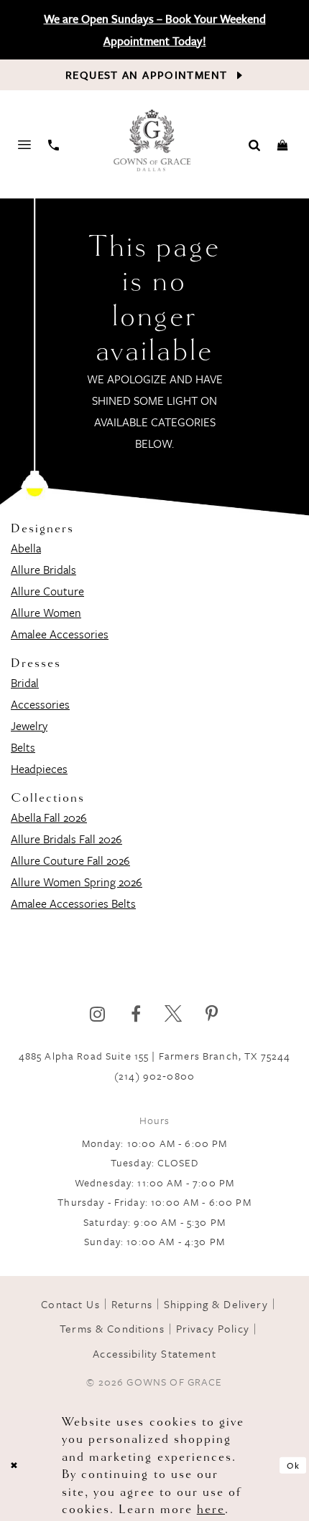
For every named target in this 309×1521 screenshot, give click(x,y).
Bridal (25, 682)
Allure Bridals (43, 569)
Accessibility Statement (154, 1353)
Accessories (40, 704)
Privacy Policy (212, 1328)
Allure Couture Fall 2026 (70, 860)
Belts (23, 747)
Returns (131, 1304)
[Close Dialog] (14, 1466)
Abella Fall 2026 (49, 817)
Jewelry (29, 725)
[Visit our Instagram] (97, 1013)
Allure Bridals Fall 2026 (66, 839)
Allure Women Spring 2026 (76, 882)
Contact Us (70, 1304)
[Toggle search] (254, 144)
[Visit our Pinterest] (211, 1013)
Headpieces (39, 768)
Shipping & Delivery (216, 1304)
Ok (293, 1465)
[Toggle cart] (283, 144)
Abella (26, 548)
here (211, 1509)
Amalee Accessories (60, 634)
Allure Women (46, 612)
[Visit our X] (173, 1013)
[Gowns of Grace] (153, 141)
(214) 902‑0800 (154, 1075)
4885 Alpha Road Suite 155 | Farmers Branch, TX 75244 (155, 1055)
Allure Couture (47, 591)
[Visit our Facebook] (135, 1013)
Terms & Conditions (112, 1328)
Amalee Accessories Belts (73, 903)
